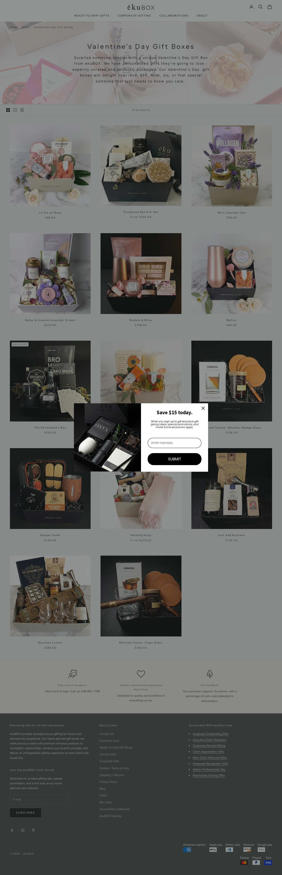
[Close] (203, 408)
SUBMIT (174, 459)
